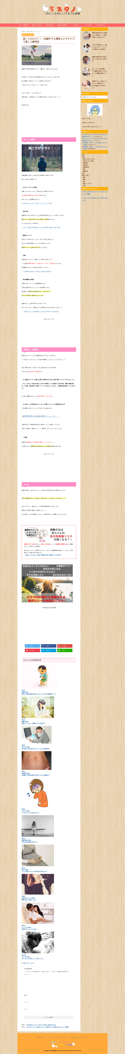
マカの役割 (75, 25)
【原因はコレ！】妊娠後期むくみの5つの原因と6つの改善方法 (41, 311)
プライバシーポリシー (62, 1037)
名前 (25, 995)
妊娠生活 (85, 165)
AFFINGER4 (78, 1050)
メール (26, 1002)
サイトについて (51, 1037)
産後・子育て (85, 175)
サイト (26, 1009)
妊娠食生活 (86, 167)
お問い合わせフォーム (74, 1037)
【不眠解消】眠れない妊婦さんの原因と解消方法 (37, 271)
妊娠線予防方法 (50, 25)
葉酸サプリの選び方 (37, 25)
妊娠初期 (85, 163)
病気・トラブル (87, 183)
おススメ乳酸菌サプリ (24, 25)
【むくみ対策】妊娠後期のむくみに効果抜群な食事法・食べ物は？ (42, 227)
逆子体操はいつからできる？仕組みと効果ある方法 (41, 1025)
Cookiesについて (41, 1037)
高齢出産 (85, 171)
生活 (84, 181)
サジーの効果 (88, 25)
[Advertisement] (49, 124)
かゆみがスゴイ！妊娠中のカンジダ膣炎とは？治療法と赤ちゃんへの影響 (47, 1027)
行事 (84, 185)
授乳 (84, 177)
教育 (84, 179)
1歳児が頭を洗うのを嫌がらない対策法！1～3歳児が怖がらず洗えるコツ (100, 35)
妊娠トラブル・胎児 (88, 161)
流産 (84, 169)
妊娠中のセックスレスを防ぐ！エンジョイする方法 (37, 203)
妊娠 (83, 156)
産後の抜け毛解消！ (62, 25)
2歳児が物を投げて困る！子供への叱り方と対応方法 (100, 59)
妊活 (83, 173)
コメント (27, 974)
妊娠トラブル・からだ (28, 963)
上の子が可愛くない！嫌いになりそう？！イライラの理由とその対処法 (99, 47)
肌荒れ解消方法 (101, 25)
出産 (83, 154)
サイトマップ (85, 1037)
